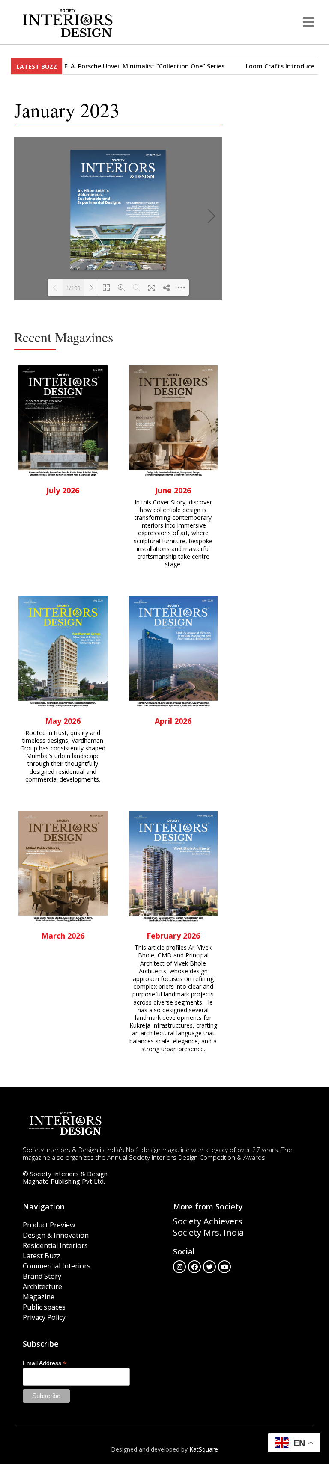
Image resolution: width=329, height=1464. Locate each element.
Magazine (38, 1296)
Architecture (42, 1286)
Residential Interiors (55, 1245)
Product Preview (49, 1225)
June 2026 (173, 490)
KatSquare (203, 1449)
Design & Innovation (56, 1235)
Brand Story (42, 1276)
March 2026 (62, 936)
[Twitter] (209, 1266)
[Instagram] (179, 1266)
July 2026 (62, 490)
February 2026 (173, 936)
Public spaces (44, 1307)
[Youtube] (224, 1266)
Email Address (44, 1362)
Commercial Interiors (56, 1266)
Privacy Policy (44, 1317)
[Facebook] (194, 1266)
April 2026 (173, 721)
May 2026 (63, 721)
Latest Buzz (41, 1255)
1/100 (73, 288)
